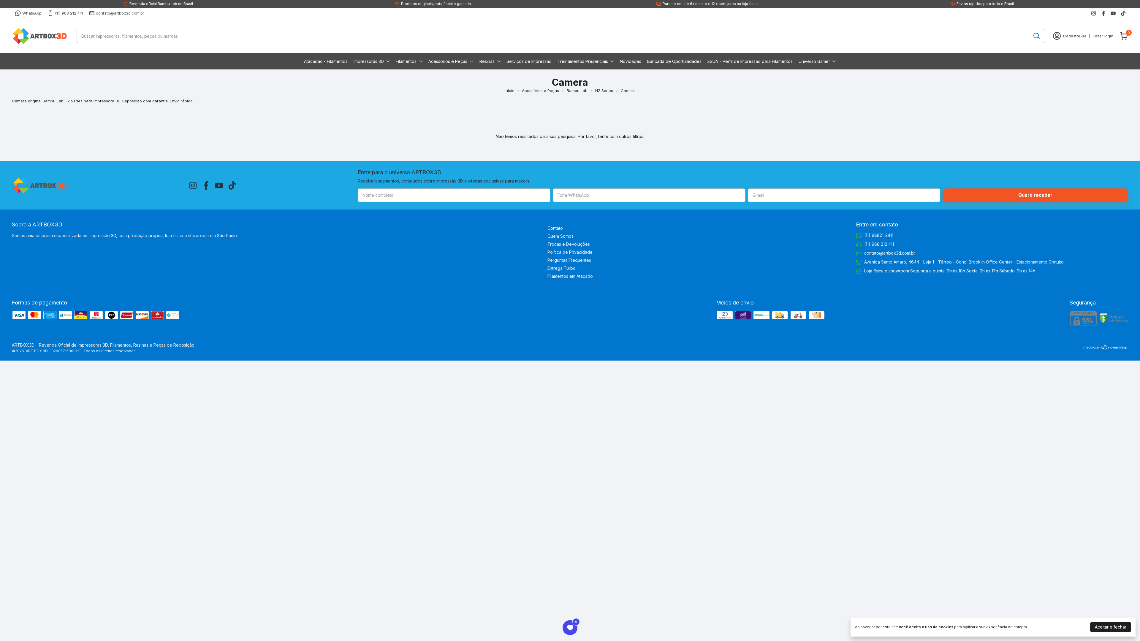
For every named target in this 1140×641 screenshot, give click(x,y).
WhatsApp (32, 13)
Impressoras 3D (369, 61)
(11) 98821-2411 (878, 235)
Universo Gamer (814, 61)
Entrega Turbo (561, 268)
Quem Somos (560, 236)
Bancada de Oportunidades (674, 61)
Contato (555, 228)
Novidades (630, 61)
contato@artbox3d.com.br (120, 13)
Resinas (487, 61)
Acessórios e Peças (447, 61)
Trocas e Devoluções (568, 244)
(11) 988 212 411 (69, 13)
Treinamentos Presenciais (583, 61)
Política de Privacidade (570, 252)
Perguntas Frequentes (569, 260)
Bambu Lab (577, 90)
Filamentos (406, 61)
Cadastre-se (1075, 36)
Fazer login (1103, 36)
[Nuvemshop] (1105, 348)
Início (509, 90)
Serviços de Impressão (529, 61)
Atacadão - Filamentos (326, 61)
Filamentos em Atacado (570, 276)
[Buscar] (1036, 35)
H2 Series (604, 90)
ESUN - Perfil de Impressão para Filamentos (750, 61)
